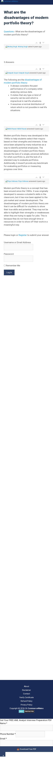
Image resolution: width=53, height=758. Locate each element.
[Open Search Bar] (50, 2)
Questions (9, 31)
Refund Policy (26, 701)
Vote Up (36, 42)
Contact (26, 694)
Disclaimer (26, 690)
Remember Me (13, 265)
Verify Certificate (26, 697)
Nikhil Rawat (21, 129)
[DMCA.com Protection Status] (26, 712)
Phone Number (8, 734)
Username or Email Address (17, 242)
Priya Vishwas (23, 181)
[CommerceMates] (9, 1)
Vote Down (43, 43)
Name (3, 723)
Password (9, 254)
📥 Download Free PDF (26, 749)
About (26, 686)
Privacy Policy (26, 705)
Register (23, 235)
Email (3, 738)
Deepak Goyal (24, 73)
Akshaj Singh (23, 47)
